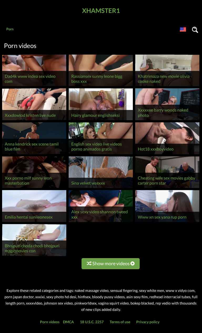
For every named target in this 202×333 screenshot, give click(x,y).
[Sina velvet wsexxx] (101, 187)
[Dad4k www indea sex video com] (34, 86)
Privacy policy (147, 322)
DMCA (68, 322)
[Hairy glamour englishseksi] (101, 120)
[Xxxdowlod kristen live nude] (34, 120)
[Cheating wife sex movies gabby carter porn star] (167, 187)
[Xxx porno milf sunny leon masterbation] (34, 187)
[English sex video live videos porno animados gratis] (101, 154)
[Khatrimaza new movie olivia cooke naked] (167, 86)
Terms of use (120, 322)
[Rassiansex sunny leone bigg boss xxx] (101, 86)
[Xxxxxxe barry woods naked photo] (167, 120)
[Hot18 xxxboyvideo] (167, 154)
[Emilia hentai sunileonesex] (34, 221)
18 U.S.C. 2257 (92, 322)
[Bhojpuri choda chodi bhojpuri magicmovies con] (34, 255)
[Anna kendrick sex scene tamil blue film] (34, 154)
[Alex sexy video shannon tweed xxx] (101, 221)
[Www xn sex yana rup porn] (167, 221)
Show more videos (111, 263)
